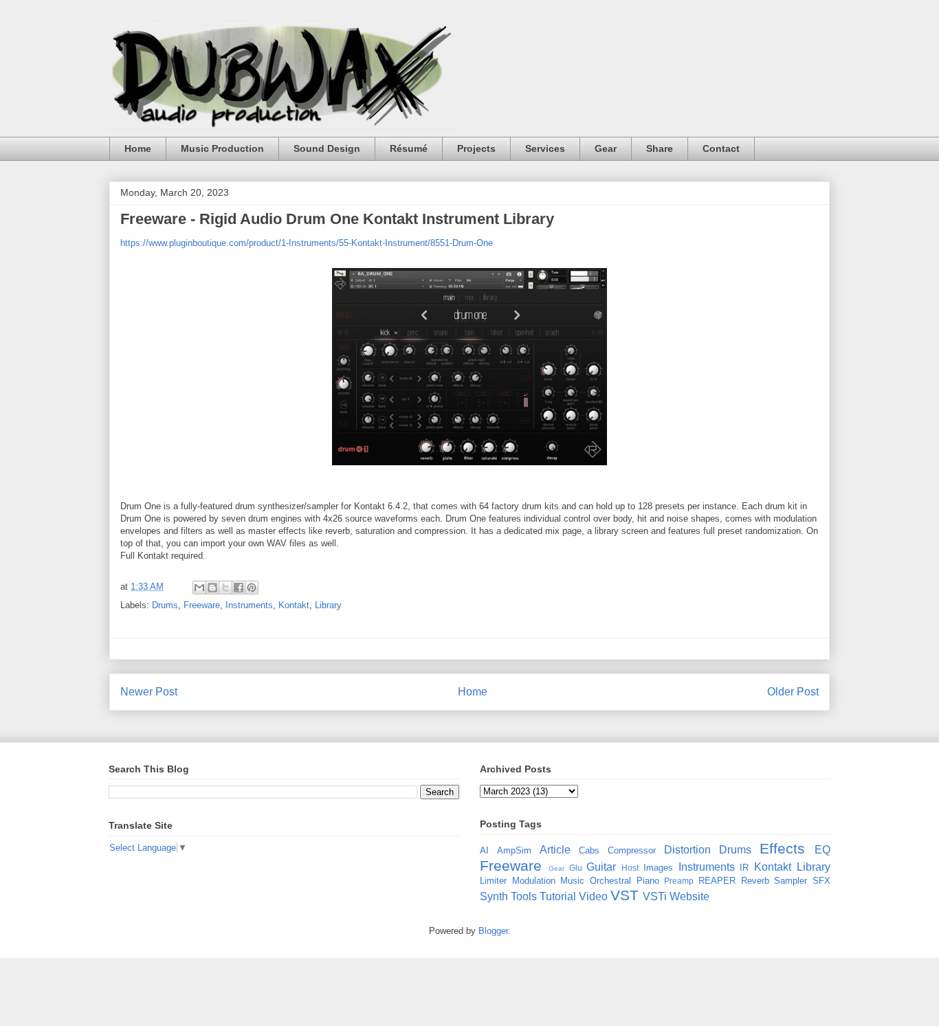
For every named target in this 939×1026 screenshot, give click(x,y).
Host (630, 867)
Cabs (589, 850)
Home (137, 148)
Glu (575, 867)
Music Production (222, 148)
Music (572, 881)
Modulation (533, 881)
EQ (822, 850)
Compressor (632, 850)
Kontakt (293, 605)
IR (744, 867)
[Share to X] (225, 587)
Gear (606, 148)
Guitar (601, 867)
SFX (821, 881)
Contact (721, 148)
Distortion (687, 850)
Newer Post (148, 692)
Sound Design (327, 148)
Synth (494, 896)
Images (658, 867)
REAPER (717, 881)
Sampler (790, 881)
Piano (648, 881)
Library (328, 605)
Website (689, 896)
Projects (476, 148)
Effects (782, 848)
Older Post (793, 692)
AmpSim (514, 850)
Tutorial (558, 896)
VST (624, 895)
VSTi (655, 896)
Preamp (679, 880)
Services (545, 148)
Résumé (409, 148)
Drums (165, 605)
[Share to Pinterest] (251, 587)
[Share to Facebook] (238, 587)
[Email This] (199, 587)
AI (484, 850)
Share (659, 148)
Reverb (755, 881)
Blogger (493, 931)
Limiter (493, 881)
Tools (524, 896)
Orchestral (610, 881)
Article (555, 850)
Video (593, 896)
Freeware (202, 605)
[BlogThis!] (212, 587)
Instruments (249, 605)
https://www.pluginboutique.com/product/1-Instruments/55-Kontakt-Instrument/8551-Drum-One (306, 243)
